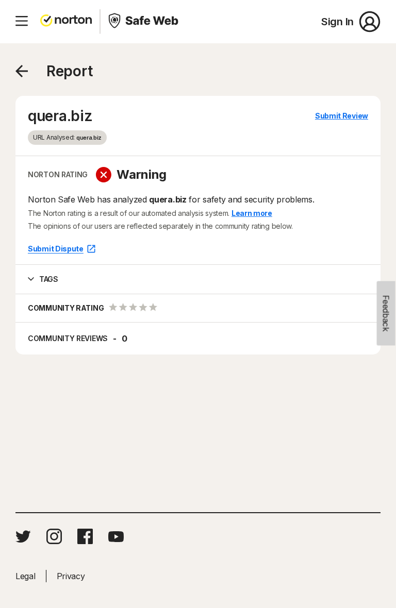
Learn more (252, 213)
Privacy (71, 576)
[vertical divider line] (100, 21)
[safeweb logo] (144, 21)
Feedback (386, 313)
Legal (25, 576)
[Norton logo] (66, 21)
